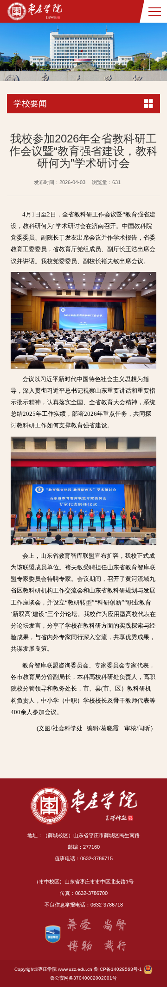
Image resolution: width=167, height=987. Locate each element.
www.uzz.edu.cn (75, 969)
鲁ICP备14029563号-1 (118, 969)
